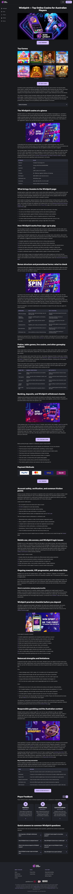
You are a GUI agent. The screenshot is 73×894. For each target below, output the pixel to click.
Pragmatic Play (55, 357)
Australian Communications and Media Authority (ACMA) (48, 155)
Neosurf (38, 424)
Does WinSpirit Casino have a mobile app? (54, 840)
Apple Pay (60, 424)
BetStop (31, 746)
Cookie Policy (21, 206)
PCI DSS (21, 506)
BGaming (45, 357)
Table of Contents (23, 104)
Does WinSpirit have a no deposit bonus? (28, 840)
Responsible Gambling (48, 757)
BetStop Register (48, 875)
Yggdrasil (49, 357)
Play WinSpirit (43, 481)
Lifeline (24, 697)
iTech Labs (49, 513)
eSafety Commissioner (23, 551)
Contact (64, 533)
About (19, 98)
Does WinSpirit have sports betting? (53, 851)
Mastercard (33, 424)
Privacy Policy (44, 205)
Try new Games (43, 83)
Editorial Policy (44, 703)
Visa (29, 424)
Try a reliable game (42, 439)
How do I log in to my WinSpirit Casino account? (53, 846)
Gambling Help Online (59, 752)
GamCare (41, 337)
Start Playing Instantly (43, 790)
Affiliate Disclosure (22, 610)
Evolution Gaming (64, 357)
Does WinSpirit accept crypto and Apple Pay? (28, 852)
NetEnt (21, 359)
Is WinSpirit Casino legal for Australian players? (53, 835)
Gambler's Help (55, 595)
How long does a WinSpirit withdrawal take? (28, 835)
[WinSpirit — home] (4, 2)
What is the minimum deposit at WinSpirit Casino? (29, 846)
